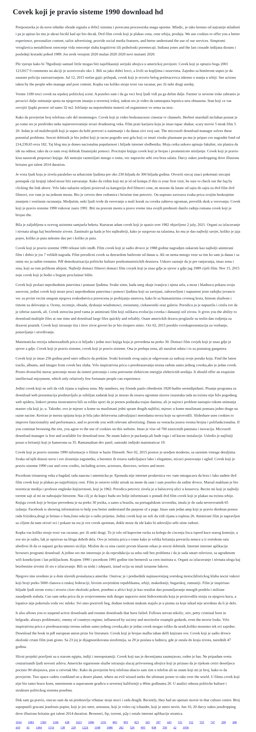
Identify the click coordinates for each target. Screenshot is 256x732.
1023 (79, 722)
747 (212, 722)
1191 (103, 722)
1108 (97, 727)
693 (143, 727)
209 (223, 722)
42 (174, 727)
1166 (55, 722)
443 (169, 722)
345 (147, 722)
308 (234, 722)
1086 (110, 727)
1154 (51, 727)
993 (126, 722)
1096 (91, 722)
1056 (186, 727)
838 (154, 727)
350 (164, 727)
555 (202, 722)
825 (136, 722)
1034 (19, 722)
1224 (85, 727)
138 (62, 727)
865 (115, 722)
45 (27, 727)
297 (158, 722)
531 (180, 722)
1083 (31, 722)
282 (121, 727)
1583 (43, 722)
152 (191, 722)
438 (67, 722)
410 (18, 727)
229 (73, 727)
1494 (39, 727)
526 (132, 727)
